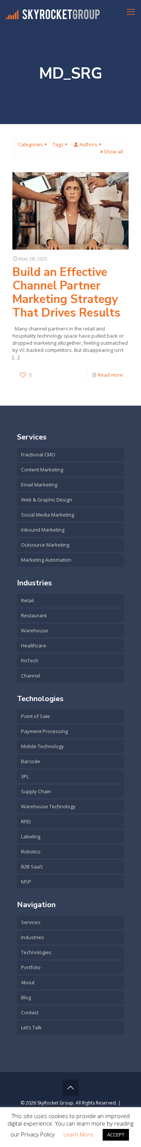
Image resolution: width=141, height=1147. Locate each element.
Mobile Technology (42, 746)
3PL (25, 776)
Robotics (31, 851)
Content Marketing (42, 469)
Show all (113, 151)
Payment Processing (44, 731)
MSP (26, 881)
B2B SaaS (32, 866)
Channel (30, 675)
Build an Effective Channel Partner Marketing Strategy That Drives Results (66, 292)
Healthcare (33, 645)
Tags (58, 144)
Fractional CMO (38, 454)
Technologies (36, 952)
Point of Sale (35, 716)
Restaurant (34, 615)
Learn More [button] (78, 1134)
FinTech (29, 660)
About (28, 982)
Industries (32, 937)
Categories (30, 144)
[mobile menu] (130, 11)
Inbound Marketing (42, 529)
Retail (27, 600)
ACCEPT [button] (115, 1134)
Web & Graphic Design (46, 499)
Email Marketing (39, 484)
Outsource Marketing (45, 544)
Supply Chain (36, 791)
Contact (29, 1012)
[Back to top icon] (71, 1087)
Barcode (30, 761)
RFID (26, 821)
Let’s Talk (31, 1027)
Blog (26, 997)
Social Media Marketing (47, 514)
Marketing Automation (46, 559)
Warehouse (34, 630)
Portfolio (31, 967)
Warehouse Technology (48, 806)
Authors (88, 144)
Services (31, 922)
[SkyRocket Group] (53, 11)
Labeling (30, 836)
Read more (110, 374)
